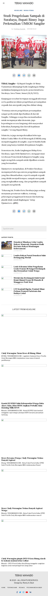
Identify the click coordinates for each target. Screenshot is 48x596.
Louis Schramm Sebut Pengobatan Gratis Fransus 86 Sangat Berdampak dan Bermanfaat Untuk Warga (29, 269)
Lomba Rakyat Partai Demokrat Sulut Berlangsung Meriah (30, 256)
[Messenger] (19, 75)
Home (3, 587)
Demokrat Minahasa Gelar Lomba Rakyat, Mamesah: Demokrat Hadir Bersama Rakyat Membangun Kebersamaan (29, 245)
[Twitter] (24, 75)
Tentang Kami (12, 587)
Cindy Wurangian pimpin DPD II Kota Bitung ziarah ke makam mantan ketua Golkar (23, 559)
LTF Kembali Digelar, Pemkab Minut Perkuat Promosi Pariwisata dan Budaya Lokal (29, 291)
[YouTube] (26, 592)
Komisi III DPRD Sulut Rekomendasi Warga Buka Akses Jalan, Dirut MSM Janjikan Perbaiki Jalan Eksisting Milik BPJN (22, 405)
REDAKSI (22, 587)
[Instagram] (23, 592)
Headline (18, 10)
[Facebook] (14, 75)
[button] (44, 229)
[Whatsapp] (29, 75)
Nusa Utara (29, 10)
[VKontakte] (30, 592)
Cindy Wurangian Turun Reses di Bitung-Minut (21, 353)
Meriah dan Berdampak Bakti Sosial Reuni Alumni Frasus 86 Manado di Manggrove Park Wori (29, 280)
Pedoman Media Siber (34, 587)
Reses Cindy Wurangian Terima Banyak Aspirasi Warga (21, 509)
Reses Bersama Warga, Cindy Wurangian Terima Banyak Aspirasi (22, 459)
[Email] (34, 75)
